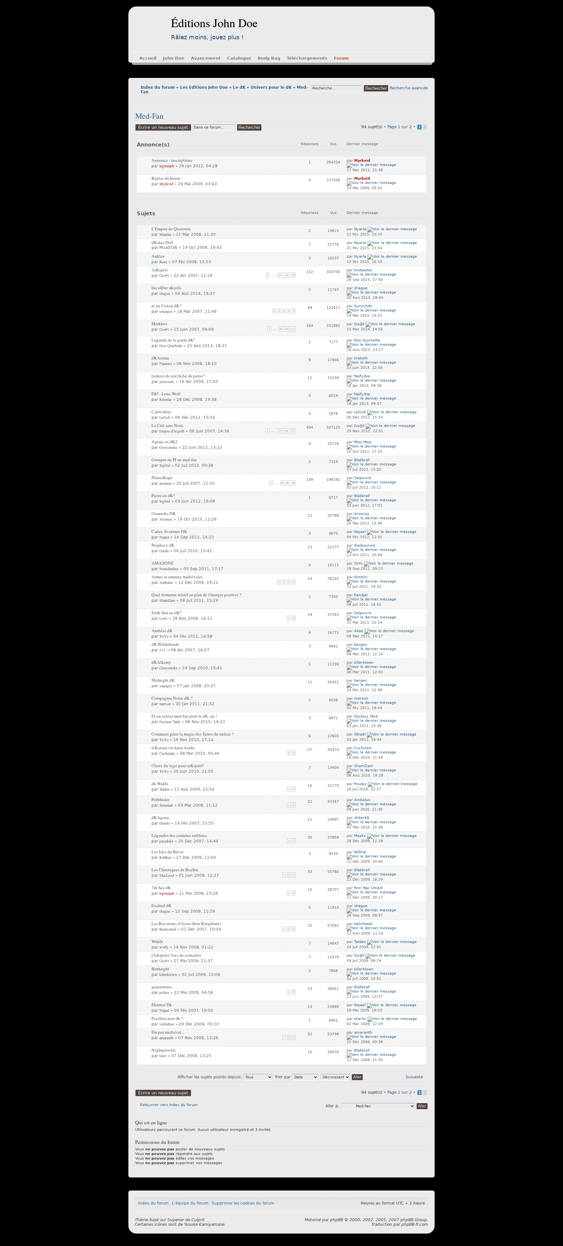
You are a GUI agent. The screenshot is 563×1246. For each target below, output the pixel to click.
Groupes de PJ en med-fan (174, 460)
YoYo (358, 563)
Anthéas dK (162, 630)
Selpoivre (362, 478)
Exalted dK (162, 905)
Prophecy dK (163, 545)
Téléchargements (307, 58)
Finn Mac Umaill (368, 888)
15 (293, 275)
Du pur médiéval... (168, 1032)
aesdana (165, 483)
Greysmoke (168, 447)
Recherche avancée (409, 88)
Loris (163, 618)
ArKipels (160, 270)
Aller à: (332, 1106)
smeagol (165, 311)
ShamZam (167, 600)
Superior (175, 1220)
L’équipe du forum (190, 1203)
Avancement (206, 58)
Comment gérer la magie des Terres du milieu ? (193, 734)
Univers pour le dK (271, 87)
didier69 (361, 818)
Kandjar (361, 595)
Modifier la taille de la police (140, 99)
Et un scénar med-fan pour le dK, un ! (184, 716)
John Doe (173, 58)
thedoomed (364, 545)
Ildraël (360, 734)
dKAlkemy (161, 662)
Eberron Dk (162, 1005)
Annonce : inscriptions (172, 160)
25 (280, 431)
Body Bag (269, 58)
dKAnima (160, 358)
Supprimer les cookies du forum (243, 1203)
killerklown (363, 663)
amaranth (166, 1037)
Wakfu (157, 941)
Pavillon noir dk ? (167, 1018)
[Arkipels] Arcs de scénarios (176, 955)
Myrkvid (362, 161)
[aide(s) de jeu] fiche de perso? (178, 376)
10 (286, 329)
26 (286, 431)
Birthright (160, 969)
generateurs (162, 987)
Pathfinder (160, 799)
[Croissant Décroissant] (342, 1077)
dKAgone (160, 817)
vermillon (166, 1023)
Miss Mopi (363, 442)
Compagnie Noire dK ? (172, 698)
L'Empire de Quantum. (171, 229)
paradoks (166, 840)
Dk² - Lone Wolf (166, 394)
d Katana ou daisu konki (173, 748)
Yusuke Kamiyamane (204, 1224)
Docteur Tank (169, 721)
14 (286, 275)
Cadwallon (161, 412)
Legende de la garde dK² (173, 340)
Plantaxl (165, 363)
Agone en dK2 (165, 442)
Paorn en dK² (163, 495)
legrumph (166, 165)
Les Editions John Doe (204, 87)
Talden (164, 789)
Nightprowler (164, 1050)
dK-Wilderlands (165, 644)
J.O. (162, 649)
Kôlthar (165, 857)
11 (293, 329)
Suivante (414, 1077)
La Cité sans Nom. (168, 425)
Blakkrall (362, 460)
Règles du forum (166, 178)
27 (293, 431)
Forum (341, 58)
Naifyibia (362, 376)
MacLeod (166, 875)
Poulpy (360, 784)
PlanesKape (162, 477)
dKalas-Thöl (162, 242)
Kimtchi (361, 577)
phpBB (336, 1220)
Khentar (165, 399)
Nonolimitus (169, 568)
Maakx (360, 836)
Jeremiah (166, 805)
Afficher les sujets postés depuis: (210, 1077)
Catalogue (239, 58)
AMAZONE (163, 563)
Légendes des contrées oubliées (179, 835)
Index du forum (158, 87)
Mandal (165, 234)
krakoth (361, 358)
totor (162, 1055)
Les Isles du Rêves (168, 852)
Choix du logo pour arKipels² (178, 765)
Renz (163, 261)
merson (165, 703)
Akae (358, 631)
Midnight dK (163, 680)
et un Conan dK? (166, 306)
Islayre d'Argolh (171, 430)
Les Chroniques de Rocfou (175, 870)
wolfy (163, 947)
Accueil (147, 58)
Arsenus (165, 519)
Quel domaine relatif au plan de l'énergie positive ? (196, 595)
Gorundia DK (164, 513)
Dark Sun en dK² (166, 612)
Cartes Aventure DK (169, 531)
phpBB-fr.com (414, 1224)
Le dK (239, 87)
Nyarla (360, 229)
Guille (164, 550)
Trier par (283, 1077)
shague (164, 293)
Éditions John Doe (214, 22)
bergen (360, 645)
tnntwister (363, 270)
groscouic (166, 381)
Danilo (164, 823)
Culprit (198, 1220)
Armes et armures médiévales (177, 577)
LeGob (164, 417)
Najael (164, 536)
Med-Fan (149, 116)
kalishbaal (363, 924)
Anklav (158, 256)
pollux (164, 992)
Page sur (399, 127)
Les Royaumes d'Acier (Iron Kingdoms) (186, 923)
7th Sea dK (161, 887)
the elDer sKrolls (166, 288)
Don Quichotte (170, 345)
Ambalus (166, 582)
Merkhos (159, 324)
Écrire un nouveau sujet (163, 127)
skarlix (360, 1019)
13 (280, 275)
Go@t (164, 275)
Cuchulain (167, 753)
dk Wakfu (160, 783)
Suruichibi (363, 306)
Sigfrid (164, 465)
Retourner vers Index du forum (169, 1105)
